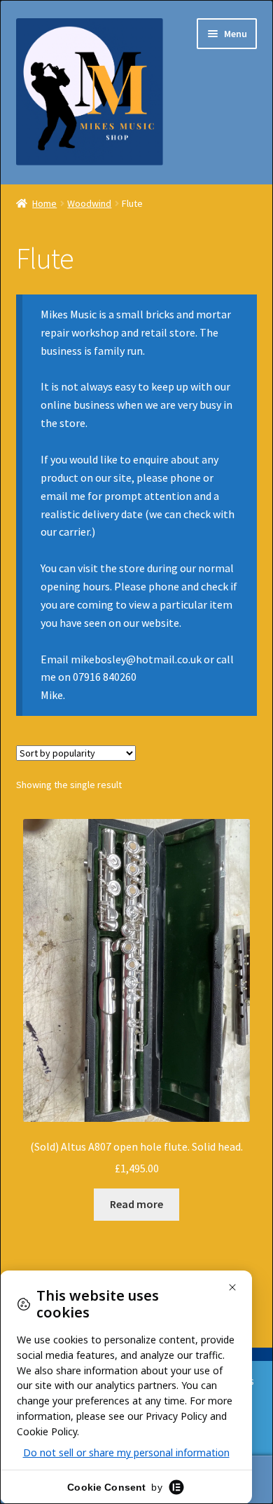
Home (44, 203)
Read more (136, 1204)
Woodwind (89, 203)
